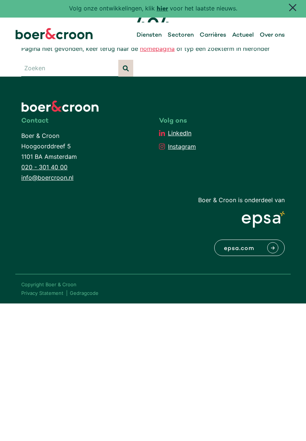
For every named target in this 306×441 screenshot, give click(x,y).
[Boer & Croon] (54, 37)
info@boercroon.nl (47, 177)
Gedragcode (84, 293)
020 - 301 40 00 (44, 167)
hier (162, 9)
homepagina (157, 48)
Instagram (182, 146)
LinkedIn (179, 133)
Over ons (272, 35)
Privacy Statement (42, 293)
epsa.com (239, 249)
